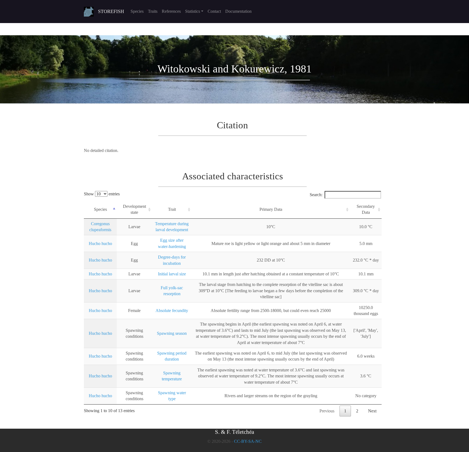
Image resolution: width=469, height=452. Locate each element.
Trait (172, 209)
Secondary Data (366, 209)
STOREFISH (111, 11)
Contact (214, 11)
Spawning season (172, 333)
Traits (152, 11)
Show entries (102, 194)
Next (372, 411)
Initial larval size (172, 274)
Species (137, 11)
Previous (326, 411)
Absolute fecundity (172, 310)
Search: (316, 194)
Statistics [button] (192, 11)
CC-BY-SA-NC (248, 441)
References (171, 11)
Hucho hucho (100, 243)
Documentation (238, 11)
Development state (134, 209)
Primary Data (270, 209)
